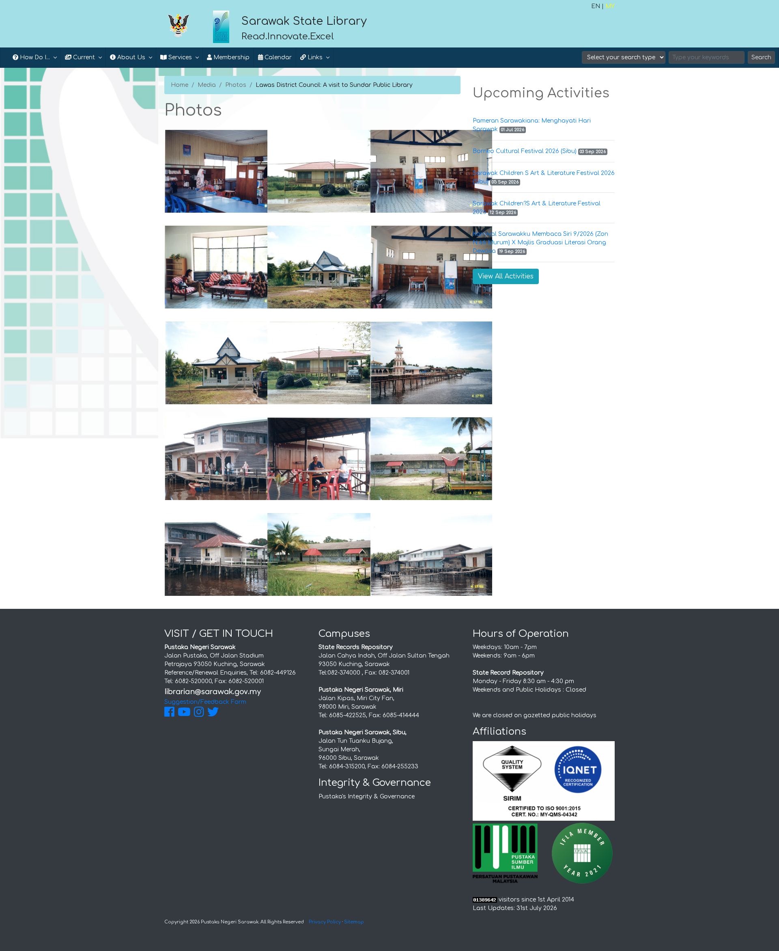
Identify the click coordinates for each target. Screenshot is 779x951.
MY (610, 6)
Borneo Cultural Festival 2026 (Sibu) (525, 151)
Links (314, 57)
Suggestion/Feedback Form (205, 702)
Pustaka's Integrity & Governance (366, 797)
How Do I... (34, 57)
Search (761, 57)
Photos (235, 85)
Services (179, 57)
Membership (231, 57)
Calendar (277, 57)
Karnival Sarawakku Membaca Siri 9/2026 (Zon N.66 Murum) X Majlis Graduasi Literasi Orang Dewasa (540, 242)
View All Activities (506, 276)
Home (179, 85)
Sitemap (354, 922)
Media (207, 85)
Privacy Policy (325, 922)
